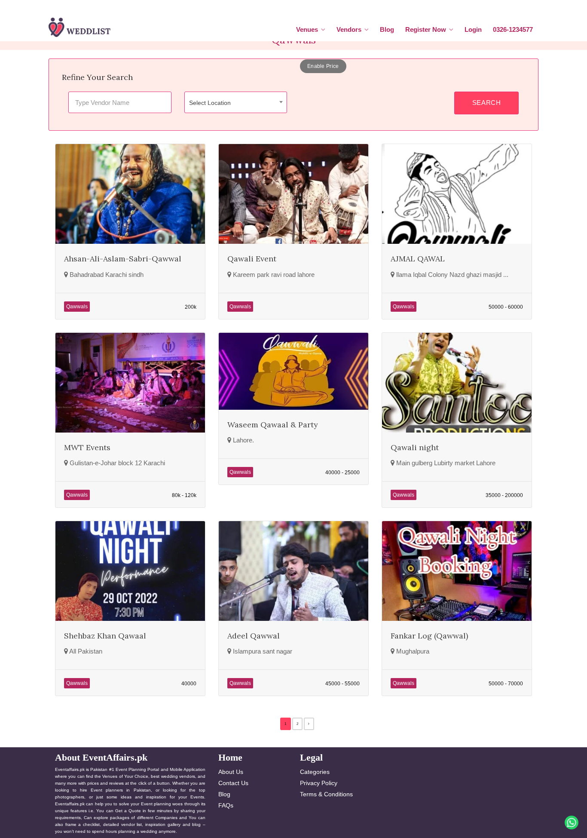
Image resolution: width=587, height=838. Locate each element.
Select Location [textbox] (210, 102)
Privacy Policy (318, 783)
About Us (230, 771)
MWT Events (87, 447)
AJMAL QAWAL (418, 259)
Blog (387, 29)
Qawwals (77, 307)
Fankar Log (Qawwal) (429, 636)
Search (486, 102)
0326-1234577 (513, 29)
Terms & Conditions (326, 794)
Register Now (425, 29)
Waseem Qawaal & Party (272, 425)
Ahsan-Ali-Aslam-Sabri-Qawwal (122, 259)
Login (473, 29)
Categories (315, 771)
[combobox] (235, 102)
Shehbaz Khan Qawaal (105, 636)
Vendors (348, 29)
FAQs (225, 805)
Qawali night (415, 447)
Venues (307, 29)
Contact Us (233, 783)
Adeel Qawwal (253, 636)
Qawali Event (251, 259)
